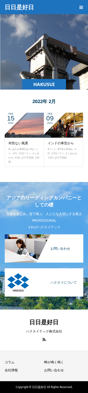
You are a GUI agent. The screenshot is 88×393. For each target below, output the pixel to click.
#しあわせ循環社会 (18, 149)
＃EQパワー (24, 153)
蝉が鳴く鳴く (54, 362)
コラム (10, 362)
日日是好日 (19, 7)
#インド (52, 149)
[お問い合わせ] (44, 236)
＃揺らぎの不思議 (24, 157)
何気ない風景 (18, 143)
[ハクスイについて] (44, 270)
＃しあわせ (71, 153)
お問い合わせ (54, 370)
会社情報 (11, 370)
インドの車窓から (61, 143)
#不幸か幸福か (65, 149)
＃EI (14, 153)
